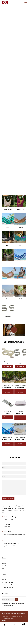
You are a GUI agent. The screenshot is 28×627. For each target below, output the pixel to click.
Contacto (4, 579)
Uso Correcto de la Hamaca (8, 584)
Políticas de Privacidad (7, 582)
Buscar (14, 624)
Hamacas (4, 563)
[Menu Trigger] (25, 3)
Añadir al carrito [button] (7, 366)
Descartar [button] (4, 620)
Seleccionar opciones (7, 391)
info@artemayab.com (8, 519)
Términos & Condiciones (8, 587)
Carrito (3, 568)
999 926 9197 (7, 526)
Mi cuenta (4, 565)
